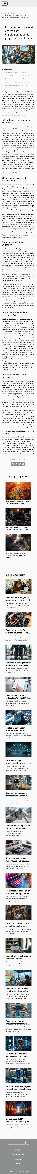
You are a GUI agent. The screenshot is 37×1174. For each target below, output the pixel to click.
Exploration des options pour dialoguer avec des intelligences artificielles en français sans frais (18, 960)
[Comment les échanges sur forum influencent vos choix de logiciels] (18, 587)
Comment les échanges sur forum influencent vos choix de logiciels (18, 600)
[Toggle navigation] (5, 3)
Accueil (3, 13)
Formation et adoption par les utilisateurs (16, 79)
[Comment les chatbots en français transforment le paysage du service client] (18, 782)
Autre (18, 1163)
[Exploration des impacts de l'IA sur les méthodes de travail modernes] (18, 815)
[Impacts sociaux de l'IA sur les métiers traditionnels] (18, 913)
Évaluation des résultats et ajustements (16, 85)
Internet (18, 1159)
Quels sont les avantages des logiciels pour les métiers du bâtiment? (16, 555)
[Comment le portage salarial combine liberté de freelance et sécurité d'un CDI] (18, 652)
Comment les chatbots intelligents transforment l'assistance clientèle (17, 1024)
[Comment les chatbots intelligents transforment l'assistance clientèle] (18, 1010)
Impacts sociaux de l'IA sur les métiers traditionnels (17, 924)
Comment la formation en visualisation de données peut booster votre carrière (17, 991)
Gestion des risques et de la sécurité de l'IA (17, 82)
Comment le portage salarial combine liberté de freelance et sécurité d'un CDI (18, 665)
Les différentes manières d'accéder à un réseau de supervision (18, 502)
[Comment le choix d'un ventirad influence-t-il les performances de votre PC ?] (18, 619)
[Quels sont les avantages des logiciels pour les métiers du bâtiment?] (18, 542)
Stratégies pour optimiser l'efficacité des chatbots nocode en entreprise (17, 730)
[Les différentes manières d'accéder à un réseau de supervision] (18, 491)
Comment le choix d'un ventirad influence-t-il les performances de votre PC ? (18, 633)
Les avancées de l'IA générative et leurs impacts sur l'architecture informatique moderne (18, 1123)
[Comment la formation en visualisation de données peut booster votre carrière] (18, 978)
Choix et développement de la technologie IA (17, 76)
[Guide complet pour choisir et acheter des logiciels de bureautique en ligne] (18, 880)
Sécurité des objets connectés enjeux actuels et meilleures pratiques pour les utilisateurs (18, 764)
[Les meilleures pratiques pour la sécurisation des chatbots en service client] (18, 1043)
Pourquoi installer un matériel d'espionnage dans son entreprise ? (18, 528)
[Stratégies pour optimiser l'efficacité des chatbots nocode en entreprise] (18, 717)
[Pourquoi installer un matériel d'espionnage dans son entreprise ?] (18, 517)
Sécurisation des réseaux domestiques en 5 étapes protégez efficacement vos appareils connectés (17, 862)
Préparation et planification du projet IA (16, 72)
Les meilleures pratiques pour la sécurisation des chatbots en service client (17, 1056)
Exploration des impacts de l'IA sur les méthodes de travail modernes (18, 828)
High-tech (18, 1150)
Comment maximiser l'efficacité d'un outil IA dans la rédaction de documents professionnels (18, 699)
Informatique (12, 13)
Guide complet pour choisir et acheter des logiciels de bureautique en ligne (18, 893)
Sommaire (8, 69)
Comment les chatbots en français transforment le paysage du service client (17, 796)
